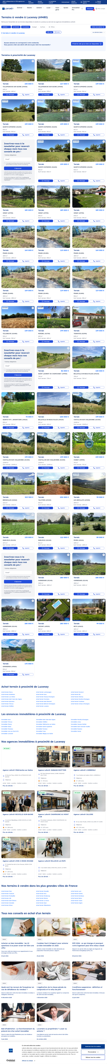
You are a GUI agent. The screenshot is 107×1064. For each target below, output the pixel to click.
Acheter (5, 27)
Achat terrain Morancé (77, 692)
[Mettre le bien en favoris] (33, 61)
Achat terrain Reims (76, 898)
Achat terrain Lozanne (42, 706)
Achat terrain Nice (41, 893)
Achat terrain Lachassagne (43, 692)
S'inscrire (90, 9)
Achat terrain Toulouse (7, 893)
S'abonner (18, 168)
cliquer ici (21, 174)
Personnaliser (92, 1052)
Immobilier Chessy (6, 724)
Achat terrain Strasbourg (43, 896)
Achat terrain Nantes (77, 893)
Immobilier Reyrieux (76, 729)
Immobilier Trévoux (6, 722)
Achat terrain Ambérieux (8, 694)
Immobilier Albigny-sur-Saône (44, 733)
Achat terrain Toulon (76, 900)
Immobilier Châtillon (41, 722)
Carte (58, 32)
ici (27, 164)
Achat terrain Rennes (42, 898)
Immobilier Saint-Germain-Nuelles (80, 726)
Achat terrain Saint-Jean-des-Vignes (11, 699)
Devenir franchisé (42, 2)
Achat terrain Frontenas (77, 701)
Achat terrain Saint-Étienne (8, 900)
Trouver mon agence (86, 2)
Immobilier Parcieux (41, 729)
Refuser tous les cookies (93, 1057)
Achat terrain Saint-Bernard (43, 701)
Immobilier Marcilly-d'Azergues (79, 719)
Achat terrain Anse (41, 694)
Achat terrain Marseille (42, 891)
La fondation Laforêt (53, 2)
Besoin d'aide (99, 2)
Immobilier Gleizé (6, 726)
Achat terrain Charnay (77, 697)
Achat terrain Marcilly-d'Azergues (80, 699)
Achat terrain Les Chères (8, 697)
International (65, 2)
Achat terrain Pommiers (42, 699)
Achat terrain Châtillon (7, 706)
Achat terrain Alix (76, 694)
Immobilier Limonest (7, 733)
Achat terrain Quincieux (7, 701)
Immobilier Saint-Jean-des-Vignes (45, 719)
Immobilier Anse (6, 719)
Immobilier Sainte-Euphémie (44, 726)
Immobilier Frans (41, 731)
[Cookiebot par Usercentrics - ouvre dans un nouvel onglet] (11, 1060)
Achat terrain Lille (6, 898)
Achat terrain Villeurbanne (43, 905)
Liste (50, 32)
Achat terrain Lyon (76, 891)
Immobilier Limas (76, 722)
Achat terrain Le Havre (42, 900)
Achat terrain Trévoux (7, 704)
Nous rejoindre (30, 2)
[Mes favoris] (82, 9)
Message (11, 94)
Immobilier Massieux (7, 729)
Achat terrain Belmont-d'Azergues (45, 704)
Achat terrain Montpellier (8, 896)
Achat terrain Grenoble (7, 903)
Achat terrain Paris (6, 891)
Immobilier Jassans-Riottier (78, 724)
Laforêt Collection (75, 2)
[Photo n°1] (18, 70)
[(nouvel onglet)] (89, 70)
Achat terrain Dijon (41, 903)
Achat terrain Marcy (7, 692)
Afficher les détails (27, 1060)
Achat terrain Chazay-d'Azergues (45, 697)
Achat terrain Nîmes (7, 905)
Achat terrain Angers (76, 903)
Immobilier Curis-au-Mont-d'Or (10, 731)
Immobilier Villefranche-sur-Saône (45, 724)
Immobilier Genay (76, 731)
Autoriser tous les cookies (93, 1046)
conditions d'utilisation (20, 178)
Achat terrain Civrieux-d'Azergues (80, 704)
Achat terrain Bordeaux (77, 896)
